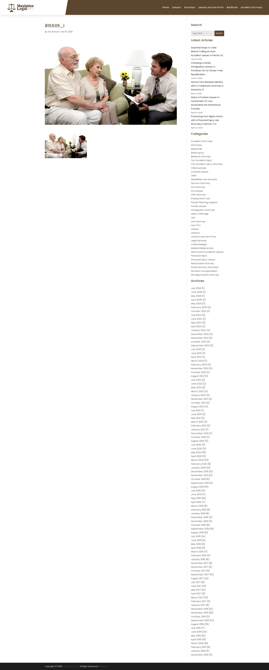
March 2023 (197, 360)
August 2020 (197, 441)
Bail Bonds (232, 7)
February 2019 (198, 509)
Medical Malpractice (202, 248)
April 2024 (196, 326)
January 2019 (198, 513)
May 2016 (196, 635)
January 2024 (198, 330)
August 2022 (197, 376)
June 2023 (196, 353)
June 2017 (196, 586)
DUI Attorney (198, 187)
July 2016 (196, 628)
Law (193, 217)
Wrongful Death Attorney (205, 274)
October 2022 (198, 372)
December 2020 (200, 433)
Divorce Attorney (200, 183)
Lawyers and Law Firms (210, 7)
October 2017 (198, 570)
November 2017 (199, 567)
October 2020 (198, 437)
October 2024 (199, 311)
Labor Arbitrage (199, 213)
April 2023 (196, 357)
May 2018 (196, 544)
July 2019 (195, 490)
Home (165, 7)
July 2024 (196, 315)
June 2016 (196, 631)
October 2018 (198, 525)
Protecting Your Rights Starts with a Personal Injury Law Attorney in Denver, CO (207, 120)
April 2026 (196, 299)
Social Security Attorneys (205, 267)
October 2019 (198, 479)
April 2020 (196, 456)
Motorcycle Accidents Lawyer (207, 252)
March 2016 (197, 643)
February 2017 (198, 601)
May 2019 (196, 498)
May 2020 (196, 452)
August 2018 (197, 532)
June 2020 (196, 448)
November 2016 (199, 612)
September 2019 (200, 483)
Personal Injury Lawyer (203, 259)
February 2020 (199, 464)
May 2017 (196, 589)
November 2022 (199, 368)
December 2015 (199, 654)
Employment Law (200, 198)
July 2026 (196, 288)
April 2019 (196, 502)
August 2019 (197, 486)
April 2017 (196, 593)
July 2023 (196, 349)
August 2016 (197, 624)
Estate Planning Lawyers (204, 202)
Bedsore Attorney (201, 156)
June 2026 (196, 292)
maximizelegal (199, 244)
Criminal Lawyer (199, 171)
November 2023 (199, 338)
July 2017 (196, 582)
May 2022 (196, 387)
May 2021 (196, 418)
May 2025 (196, 303)
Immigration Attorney (203, 210)
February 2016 (198, 647)
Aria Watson (53, 31)
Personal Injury (199, 255)
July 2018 (196, 536)
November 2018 (199, 521)
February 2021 (198, 425)
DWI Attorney (198, 194)
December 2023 (200, 334)
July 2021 (195, 410)
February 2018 (198, 555)
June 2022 (196, 383)
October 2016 (198, 616)
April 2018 (196, 547)
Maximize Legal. (72, 666)
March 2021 (197, 421)
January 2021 (198, 429)
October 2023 (198, 341)
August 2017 (197, 578)
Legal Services (199, 240)
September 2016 (200, 620)
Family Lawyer (199, 206)
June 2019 (196, 494)
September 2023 (200, 345)
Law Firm (196, 225)
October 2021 (198, 402)
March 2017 (197, 597)
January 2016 (198, 650)
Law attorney (198, 221)
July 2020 (196, 444)
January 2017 (198, 605)
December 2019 (199, 471)
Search (219, 33)
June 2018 (196, 540)
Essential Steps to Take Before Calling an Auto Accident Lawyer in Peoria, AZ (207, 51)
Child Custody (198, 168)
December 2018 (199, 517)
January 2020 (198, 467)
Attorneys (189, 7)
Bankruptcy (197, 152)
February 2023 (199, 364)
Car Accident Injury (201, 160)
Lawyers (176, 7)
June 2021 (196, 414)
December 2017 (199, 563)
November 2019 (199, 475)
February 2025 (199, 307)
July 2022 (196, 380)
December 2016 (199, 609)
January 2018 (198, 559)
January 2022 (198, 395)
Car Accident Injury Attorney (206, 164)
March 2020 (197, 460)
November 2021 (199, 399)
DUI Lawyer (197, 191)
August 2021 (197, 406)
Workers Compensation (204, 271)
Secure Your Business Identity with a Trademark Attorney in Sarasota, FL (207, 85)
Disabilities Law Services (204, 179)
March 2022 (197, 391)
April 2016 (196, 639)
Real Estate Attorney (202, 263)
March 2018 (197, 551)
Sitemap (103, 666)
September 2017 (200, 574)
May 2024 (196, 322)
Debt (194, 175)
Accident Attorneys (251, 7)
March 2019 (197, 506)
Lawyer (195, 229)
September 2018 (200, 528)
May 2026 (196, 296)
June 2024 (196, 318)
